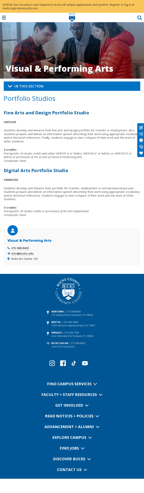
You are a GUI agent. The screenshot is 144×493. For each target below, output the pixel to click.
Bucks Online (59, 343)
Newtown (57, 311)
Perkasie (56, 332)
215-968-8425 (20, 248)
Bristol (56, 322)
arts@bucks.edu (22, 253)
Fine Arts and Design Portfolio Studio (46, 112)
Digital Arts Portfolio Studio (36, 170)
